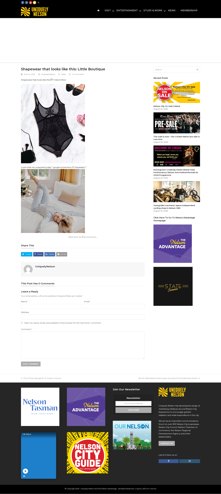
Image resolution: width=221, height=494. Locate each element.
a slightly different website (145, 489)
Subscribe (133, 410)
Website (25, 312)
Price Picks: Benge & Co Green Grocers (42, 378)
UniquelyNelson (48, 74)
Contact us (167, 443)
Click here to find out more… (82, 237)
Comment (26, 329)
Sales (63, 74)
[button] (26, 254)
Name (24, 301)
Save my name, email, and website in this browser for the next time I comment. (62, 323)
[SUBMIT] (197, 69)
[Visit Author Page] (28, 269)
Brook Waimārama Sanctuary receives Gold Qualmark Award (168, 378)
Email (87, 301)
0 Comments (78, 74)
